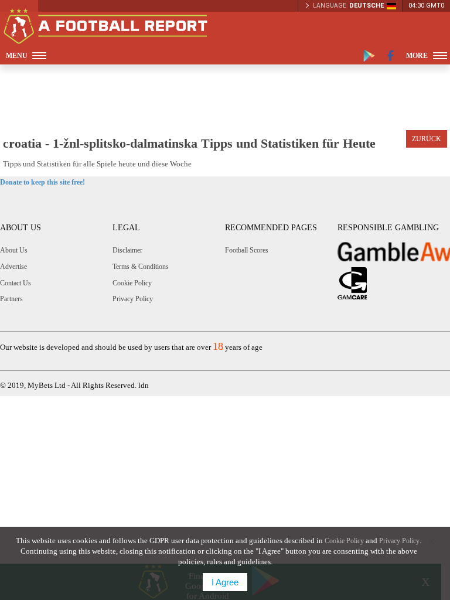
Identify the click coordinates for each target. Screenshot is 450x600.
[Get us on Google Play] (369, 55)
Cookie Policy (132, 283)
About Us (14, 250)
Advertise (13, 266)
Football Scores (246, 250)
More (417, 56)
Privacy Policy (132, 299)
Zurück (426, 139)
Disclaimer (127, 250)
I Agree (225, 582)
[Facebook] (390, 55)
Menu (17, 56)
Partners (11, 299)
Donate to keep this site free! (42, 182)
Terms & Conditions (140, 266)
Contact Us (15, 283)
